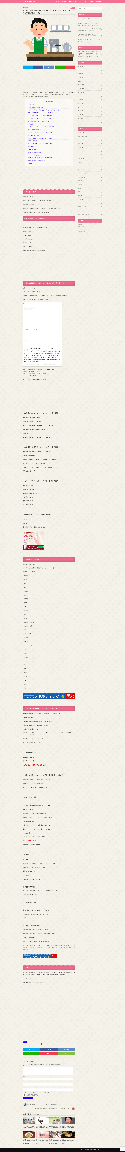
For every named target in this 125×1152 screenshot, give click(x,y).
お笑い (81, 199)
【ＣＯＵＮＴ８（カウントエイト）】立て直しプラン (41, 126)
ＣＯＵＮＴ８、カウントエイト (30, 1046)
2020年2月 (80, 77)
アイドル (81, 203)
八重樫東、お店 (27, 1044)
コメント (25, 1065)
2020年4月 (80, 70)
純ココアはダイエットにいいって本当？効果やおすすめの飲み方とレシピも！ (89, 19)
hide (51, 101)
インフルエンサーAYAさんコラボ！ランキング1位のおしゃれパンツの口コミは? (89, 35)
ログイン (80, 224)
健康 (80, 180)
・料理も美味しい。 (34, 141)
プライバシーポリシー (73, 1)
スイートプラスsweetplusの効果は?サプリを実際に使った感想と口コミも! (89, 29)
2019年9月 (80, 96)
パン (80, 154)
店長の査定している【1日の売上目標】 (39, 121)
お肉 (81, 147)
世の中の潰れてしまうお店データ (36, 107)
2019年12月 (81, 84)
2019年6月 (80, 107)
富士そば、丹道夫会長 (36, 1044)
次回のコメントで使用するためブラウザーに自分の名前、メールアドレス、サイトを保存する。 (45, 1092)
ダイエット (81, 169)
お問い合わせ (98, 1)
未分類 (25, 1041)
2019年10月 (81, 92)
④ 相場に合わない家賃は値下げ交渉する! (40, 157)
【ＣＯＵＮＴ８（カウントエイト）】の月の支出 (41, 118)
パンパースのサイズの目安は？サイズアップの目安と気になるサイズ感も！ (89, 40)
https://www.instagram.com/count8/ (37, 379)
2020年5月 (80, 66)
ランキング (81, 177)
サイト (24, 1087)
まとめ (30, 163)
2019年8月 (80, 99)
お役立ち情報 (82, 136)
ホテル (81, 210)
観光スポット (82, 206)
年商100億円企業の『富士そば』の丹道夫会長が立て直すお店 (43, 110)
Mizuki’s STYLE (29, 1)
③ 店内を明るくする (35, 155)
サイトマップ (64, 1)
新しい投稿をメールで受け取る (31, 1095)
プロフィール (83, 1)
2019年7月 (80, 103)
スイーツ (81, 151)
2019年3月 (80, 118)
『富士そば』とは (33, 104)
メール (24, 1082)
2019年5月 (80, 110)
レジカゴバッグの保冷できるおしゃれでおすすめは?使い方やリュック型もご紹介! (89, 24)
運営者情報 (91, 1)
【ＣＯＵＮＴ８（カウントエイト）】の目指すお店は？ (43, 132)
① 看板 (32, 149)
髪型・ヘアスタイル (83, 214)
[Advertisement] (49, 81)
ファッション (82, 173)
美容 (80, 191)
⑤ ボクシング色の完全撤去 (37, 160)
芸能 (80, 195)
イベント (81, 139)
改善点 (31, 146)
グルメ (80, 143)
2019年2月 (80, 122)
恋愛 (80, 184)
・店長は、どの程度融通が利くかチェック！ (40, 138)
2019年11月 (81, 88)
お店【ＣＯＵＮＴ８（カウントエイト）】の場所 (41, 112)
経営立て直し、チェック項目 (62, 1044)
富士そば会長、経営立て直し (48, 1044)
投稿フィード (81, 226)
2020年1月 (80, 81)
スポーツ (81, 166)
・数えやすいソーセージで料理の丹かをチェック (41, 143)
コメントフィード (82, 229)
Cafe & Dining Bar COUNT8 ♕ (31, 364)
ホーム (57, 1)
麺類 (81, 162)
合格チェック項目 (33, 135)
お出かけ (81, 132)
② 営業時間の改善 (34, 152)
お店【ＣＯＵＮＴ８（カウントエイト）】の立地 (41, 115)
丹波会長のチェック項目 (34, 124)
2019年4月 (80, 114)
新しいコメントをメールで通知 (31, 1094)
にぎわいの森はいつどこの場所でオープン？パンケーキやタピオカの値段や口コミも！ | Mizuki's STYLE (90, 55)
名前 (24, 1076)
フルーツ (81, 158)
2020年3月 (80, 73)
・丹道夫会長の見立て (35, 129)
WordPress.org (81, 231)
